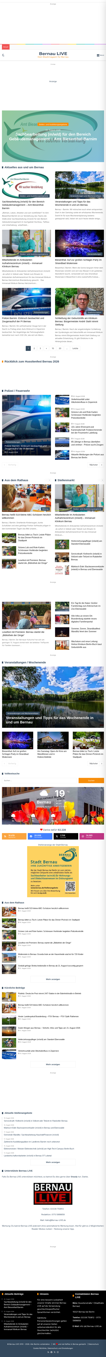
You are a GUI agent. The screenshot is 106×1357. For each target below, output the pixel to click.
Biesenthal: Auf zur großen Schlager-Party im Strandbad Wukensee (15, 754)
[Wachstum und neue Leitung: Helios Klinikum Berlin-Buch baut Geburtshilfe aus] (62, 645)
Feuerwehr (84, 391)
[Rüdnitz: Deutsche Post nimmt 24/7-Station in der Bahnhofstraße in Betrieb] (9, 997)
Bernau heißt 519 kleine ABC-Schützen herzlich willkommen (43, 908)
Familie (9, 592)
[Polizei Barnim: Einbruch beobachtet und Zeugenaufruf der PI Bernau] (26, 425)
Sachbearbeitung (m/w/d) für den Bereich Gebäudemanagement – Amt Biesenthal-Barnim (23, 204)
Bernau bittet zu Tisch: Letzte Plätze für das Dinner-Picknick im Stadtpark (34, 538)
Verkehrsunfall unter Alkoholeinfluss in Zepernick (38, 1051)
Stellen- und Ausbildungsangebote (53, 124)
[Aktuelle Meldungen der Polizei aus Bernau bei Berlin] (62, 455)
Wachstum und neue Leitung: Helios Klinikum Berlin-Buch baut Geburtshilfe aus (86, 644)
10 (53, 348)
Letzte (75, 348)
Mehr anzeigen (53, 979)
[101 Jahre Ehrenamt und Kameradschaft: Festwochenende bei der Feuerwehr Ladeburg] (62, 427)
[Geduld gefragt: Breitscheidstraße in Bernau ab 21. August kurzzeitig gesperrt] (9, 969)
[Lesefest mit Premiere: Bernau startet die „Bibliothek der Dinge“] (9, 564)
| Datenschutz (93, 1344)
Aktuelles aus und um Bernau (24, 167)
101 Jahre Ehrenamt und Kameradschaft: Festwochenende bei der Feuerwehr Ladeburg (86, 430)
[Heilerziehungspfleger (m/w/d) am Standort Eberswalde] (62, 544)
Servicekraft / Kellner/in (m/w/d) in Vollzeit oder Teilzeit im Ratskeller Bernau (86, 557)
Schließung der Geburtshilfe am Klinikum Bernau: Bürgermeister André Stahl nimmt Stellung (76, 321)
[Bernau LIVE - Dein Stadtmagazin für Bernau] (53, 54)
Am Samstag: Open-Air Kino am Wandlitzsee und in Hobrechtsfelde (52, 754)
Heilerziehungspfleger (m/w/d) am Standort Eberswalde (41, 1039)
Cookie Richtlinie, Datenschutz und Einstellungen (53, 1348)
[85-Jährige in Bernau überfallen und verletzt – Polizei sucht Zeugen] (62, 442)
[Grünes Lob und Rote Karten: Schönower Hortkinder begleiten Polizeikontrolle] (62, 412)
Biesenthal (11, 601)
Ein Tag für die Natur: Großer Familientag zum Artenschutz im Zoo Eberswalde (85, 606)
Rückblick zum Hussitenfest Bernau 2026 (32, 361)
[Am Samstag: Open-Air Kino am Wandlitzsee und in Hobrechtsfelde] (53, 740)
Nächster (94, 465)
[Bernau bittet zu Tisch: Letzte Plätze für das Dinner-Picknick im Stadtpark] (9, 538)
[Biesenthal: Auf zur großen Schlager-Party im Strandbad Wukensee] (17, 740)
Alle (76, 391)
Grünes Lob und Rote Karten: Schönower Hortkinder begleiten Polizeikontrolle (86, 415)
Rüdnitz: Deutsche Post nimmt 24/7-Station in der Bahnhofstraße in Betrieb (49, 993)
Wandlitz (66, 592)
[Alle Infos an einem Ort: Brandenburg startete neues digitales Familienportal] (62, 619)
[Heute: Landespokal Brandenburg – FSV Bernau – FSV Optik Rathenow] (9, 1020)
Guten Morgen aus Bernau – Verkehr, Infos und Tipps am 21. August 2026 (49, 1028)
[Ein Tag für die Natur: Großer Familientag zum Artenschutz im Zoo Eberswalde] (62, 606)
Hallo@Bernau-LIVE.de (55, 1220)
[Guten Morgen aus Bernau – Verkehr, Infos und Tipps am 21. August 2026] (9, 1031)
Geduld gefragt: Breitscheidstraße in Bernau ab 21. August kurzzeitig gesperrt (50, 966)
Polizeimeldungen (96, 391)
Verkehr (50, 592)
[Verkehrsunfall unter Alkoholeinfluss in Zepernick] (62, 400)
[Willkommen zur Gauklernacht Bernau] (53, 95)
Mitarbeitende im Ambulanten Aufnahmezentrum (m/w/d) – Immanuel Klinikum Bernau (22, 263)
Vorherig (12, 465)
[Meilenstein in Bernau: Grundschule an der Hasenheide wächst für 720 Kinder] (9, 958)
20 (60, 348)
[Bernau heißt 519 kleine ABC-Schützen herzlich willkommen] (9, 912)
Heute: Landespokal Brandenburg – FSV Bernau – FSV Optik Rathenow (48, 1016)
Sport (23, 592)
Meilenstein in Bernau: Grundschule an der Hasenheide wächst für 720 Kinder (50, 954)
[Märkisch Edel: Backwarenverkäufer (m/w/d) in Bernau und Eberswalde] (62, 570)
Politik (36, 592)
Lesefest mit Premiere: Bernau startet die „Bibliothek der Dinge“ (44, 943)
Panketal (82, 592)
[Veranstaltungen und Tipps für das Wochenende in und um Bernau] (53, 697)
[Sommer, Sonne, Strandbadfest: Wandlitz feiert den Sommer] (62, 632)
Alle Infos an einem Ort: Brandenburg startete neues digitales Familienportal (84, 619)
